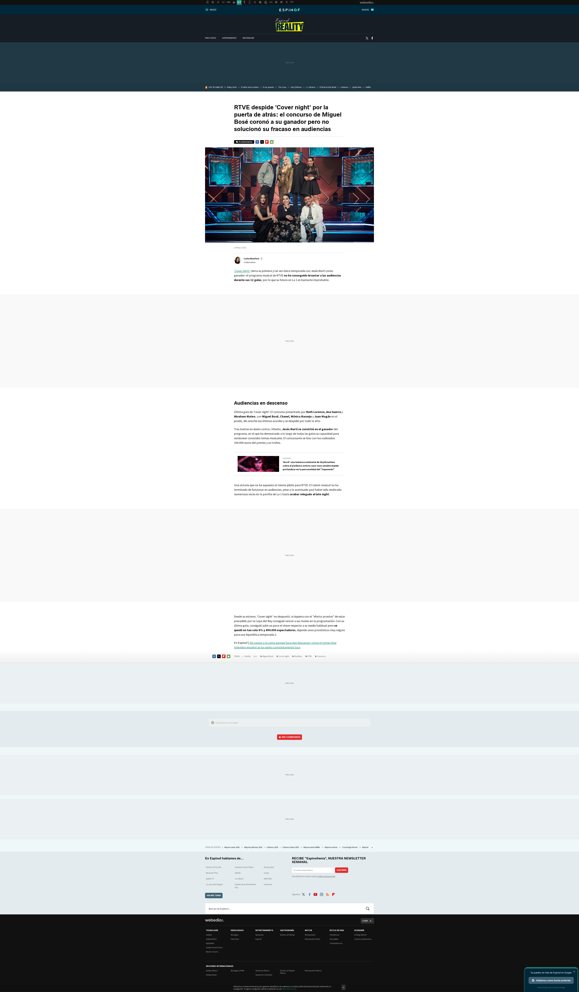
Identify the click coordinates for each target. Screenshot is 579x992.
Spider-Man (356, 87)
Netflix (368, 87)
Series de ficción (213, 867)
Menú (213, 9)
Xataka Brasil (211, 975)
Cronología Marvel (350, 847)
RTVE (309, 656)
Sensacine (259, 935)
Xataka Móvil (211, 939)
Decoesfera (334, 939)
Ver (291, 737)
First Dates (210, 38)
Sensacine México (262, 970)
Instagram (321, 893)
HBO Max (268, 878)
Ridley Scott (232, 87)
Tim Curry (282, 87)
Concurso (321, 656)
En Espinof (287, 458)
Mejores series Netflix (312, 847)
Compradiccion (336, 943)
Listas (266, 873)
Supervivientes (229, 38)
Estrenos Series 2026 (291, 847)
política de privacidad (326, 876)
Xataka (209, 935)
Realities (298, 656)
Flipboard (267, 142)
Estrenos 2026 (272, 847)
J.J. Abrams (310, 87)
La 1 (255, 656)
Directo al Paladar (287, 935)
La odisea (239, 878)
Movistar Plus (212, 873)
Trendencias (334, 935)
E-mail (272, 142)
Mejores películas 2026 (253, 847)
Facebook (372, 38)
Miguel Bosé (267, 656)
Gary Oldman (296, 87)
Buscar (367, 908)
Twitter (367, 38)
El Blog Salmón (360, 935)
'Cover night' (242, 271)
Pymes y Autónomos (362, 939)
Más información (289, 989)
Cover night (284, 656)
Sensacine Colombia (263, 975)
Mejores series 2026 (232, 847)
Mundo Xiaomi (212, 951)
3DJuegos (235, 935)
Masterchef (248, 38)
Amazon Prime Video (244, 867)
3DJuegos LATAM (237, 970)
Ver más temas (214, 895)
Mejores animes (331, 847)
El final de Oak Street (328, 87)
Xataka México (212, 970)
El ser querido (268, 87)
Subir (365, 921)
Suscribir (341, 870)
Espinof (289, 10)
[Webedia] (214, 920)
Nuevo (365, 9)
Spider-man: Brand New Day (245, 886)
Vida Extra (235, 939)
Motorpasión (310, 935)
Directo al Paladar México (287, 971)
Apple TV (210, 878)
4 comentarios (245, 142)
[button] (253, 258)
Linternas (344, 87)
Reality (289, 24)
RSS (327, 893)
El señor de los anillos (250, 87)
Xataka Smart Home (214, 947)
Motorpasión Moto (312, 939)
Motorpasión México (313, 970)
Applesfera (210, 943)
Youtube (315, 893)
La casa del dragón (214, 884)
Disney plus (269, 867)
